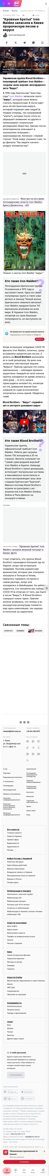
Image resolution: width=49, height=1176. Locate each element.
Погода (10, 850)
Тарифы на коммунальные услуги (21, 936)
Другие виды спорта (15, 1039)
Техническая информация (31, 787)
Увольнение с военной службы (20, 894)
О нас (5, 769)
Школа (10, 984)
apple (27, 1092)
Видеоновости (13, 843)
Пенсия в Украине (14, 943)
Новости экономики (17, 923)
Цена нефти (12, 926)
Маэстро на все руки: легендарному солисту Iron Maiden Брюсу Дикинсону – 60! (23, 202)
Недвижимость (14, 1003)
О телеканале (8, 781)
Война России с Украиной (19, 858)
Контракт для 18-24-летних (18, 905)
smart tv (10, 1098)
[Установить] (24, 1157)
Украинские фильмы (15, 958)
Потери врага (12, 882)
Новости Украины (14, 836)
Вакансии (30, 796)
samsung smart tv (27, 1098)
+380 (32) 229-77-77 (17, 1134)
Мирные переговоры (15, 869)
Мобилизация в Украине (19, 891)
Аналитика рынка (14, 1006)
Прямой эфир (12, 840)
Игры (28, 815)
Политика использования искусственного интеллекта (9, 806)
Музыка (15, 11)
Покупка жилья (13, 1010)
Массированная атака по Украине (21, 876)
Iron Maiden (16, 96)
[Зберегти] (42, 43)
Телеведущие (8, 786)
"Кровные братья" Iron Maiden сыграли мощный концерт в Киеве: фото (23, 549)
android (10, 1092)
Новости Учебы (14, 977)
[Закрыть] (44, 1151)
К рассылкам (16, 1075)
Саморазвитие (13, 991)
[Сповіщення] (46, 3)
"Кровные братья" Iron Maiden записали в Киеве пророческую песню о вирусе (33, 11)
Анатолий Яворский (17, 35)
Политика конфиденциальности (11, 799)
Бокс (9, 1025)
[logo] (16, 3)
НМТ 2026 (11, 987)
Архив (28, 806)
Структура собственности (32, 801)
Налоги (10, 940)
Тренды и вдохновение (16, 1013)
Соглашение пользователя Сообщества (31, 774)
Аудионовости (13, 846)
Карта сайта (31, 811)
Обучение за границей (16, 994)
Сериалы (10, 969)
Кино (9, 952)
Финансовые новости (16, 933)
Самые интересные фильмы (18, 955)
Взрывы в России (14, 879)
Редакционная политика (12, 777)
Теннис (10, 1032)
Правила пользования (11, 794)
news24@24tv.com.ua (12, 731)
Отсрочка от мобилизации (18, 908)
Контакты (30, 792)
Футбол (10, 1028)
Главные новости (14, 833)
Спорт (10, 1021)
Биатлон (10, 1035)
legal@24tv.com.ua (32, 1137)
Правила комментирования (33, 781)
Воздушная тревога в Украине (19, 872)
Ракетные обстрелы (15, 862)
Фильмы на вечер (14, 962)
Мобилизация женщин (16, 901)
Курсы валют (12, 929)
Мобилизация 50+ (14, 898)
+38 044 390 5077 (33, 731)
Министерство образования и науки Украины (26, 981)
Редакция (6, 773)
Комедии (10, 965)
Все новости (13, 829)
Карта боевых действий (17, 865)
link (27, 741)
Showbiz (6, 11)
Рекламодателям (9, 790)
